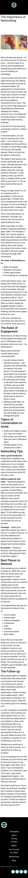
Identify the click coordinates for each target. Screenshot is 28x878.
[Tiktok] (21, 872)
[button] (14, 10)
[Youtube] (17, 872)
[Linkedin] (13, 872)
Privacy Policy (15, 866)
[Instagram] (25, 872)
